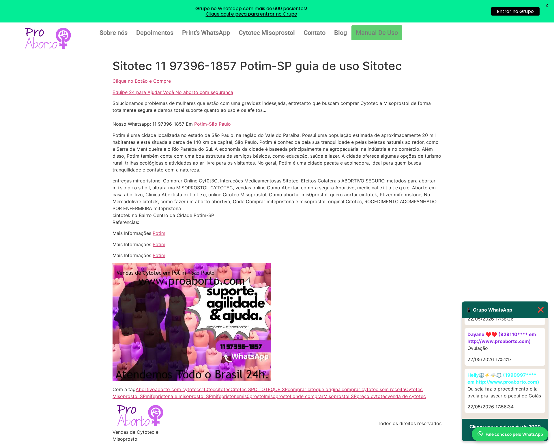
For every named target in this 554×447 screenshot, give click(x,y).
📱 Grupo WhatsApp (505, 310)
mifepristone (225, 396)
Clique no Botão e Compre (142, 81)
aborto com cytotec (177, 389)
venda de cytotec (407, 396)
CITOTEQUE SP (271, 389)
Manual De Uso (377, 32)
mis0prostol (252, 396)
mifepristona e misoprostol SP (179, 396)
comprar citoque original (315, 389)
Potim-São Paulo (212, 124)
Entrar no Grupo (515, 11)
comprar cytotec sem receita (373, 389)
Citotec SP (242, 389)
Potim (159, 233)
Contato (314, 32)
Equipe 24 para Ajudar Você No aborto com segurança (173, 92)
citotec (223, 389)
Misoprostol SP (340, 396)
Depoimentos (154, 32)
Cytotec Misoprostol (267, 32)
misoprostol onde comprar (294, 396)
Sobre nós (114, 32)
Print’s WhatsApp (206, 32)
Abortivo (145, 389)
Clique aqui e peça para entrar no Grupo (251, 14)
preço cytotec (372, 396)
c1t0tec (207, 389)
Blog (340, 32)
